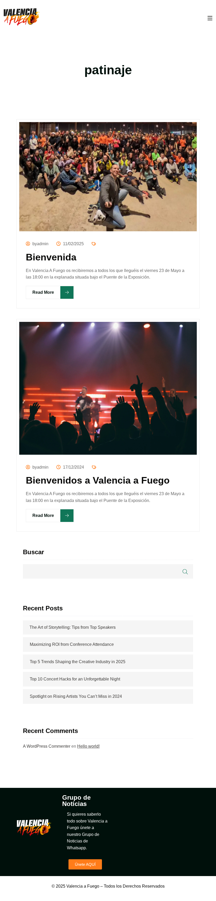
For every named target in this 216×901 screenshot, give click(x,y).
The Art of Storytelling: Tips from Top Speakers (73, 627)
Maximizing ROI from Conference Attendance (72, 644)
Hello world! (88, 746)
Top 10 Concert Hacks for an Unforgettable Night (75, 679)
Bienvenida (51, 257)
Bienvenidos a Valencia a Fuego (98, 480)
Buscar (33, 552)
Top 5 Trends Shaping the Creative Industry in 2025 (77, 661)
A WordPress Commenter (46, 746)
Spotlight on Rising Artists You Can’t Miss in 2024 (76, 696)
